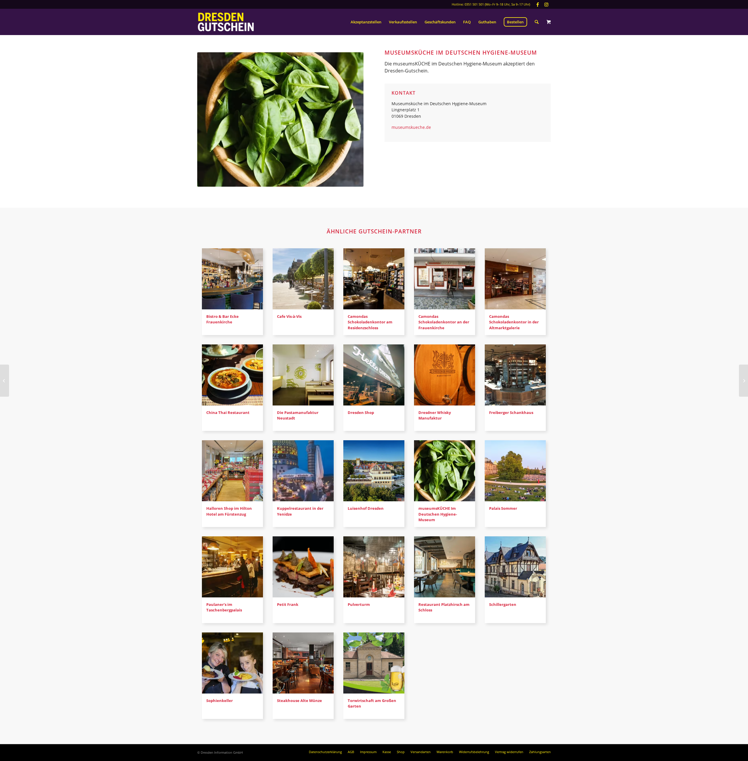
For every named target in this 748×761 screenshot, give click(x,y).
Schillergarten (502, 604)
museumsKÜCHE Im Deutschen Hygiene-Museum (437, 514)
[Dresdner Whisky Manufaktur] (444, 374)
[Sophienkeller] (232, 663)
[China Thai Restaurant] (232, 374)
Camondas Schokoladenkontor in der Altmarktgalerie (514, 322)
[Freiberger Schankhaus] (515, 374)
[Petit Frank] (303, 566)
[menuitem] (366, 22)
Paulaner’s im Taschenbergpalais (224, 607)
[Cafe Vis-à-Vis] (303, 278)
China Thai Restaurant (228, 412)
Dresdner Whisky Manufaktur (434, 415)
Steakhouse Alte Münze (299, 700)
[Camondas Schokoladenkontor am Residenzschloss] (373, 278)
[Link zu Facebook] (537, 4)
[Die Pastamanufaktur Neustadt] (303, 374)
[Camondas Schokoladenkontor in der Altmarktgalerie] (515, 278)
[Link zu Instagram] (546, 4)
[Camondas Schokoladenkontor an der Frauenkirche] (444, 278)
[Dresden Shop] (373, 374)
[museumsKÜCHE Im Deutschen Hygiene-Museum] (444, 470)
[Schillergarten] (515, 566)
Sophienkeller (219, 700)
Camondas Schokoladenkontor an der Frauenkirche (443, 322)
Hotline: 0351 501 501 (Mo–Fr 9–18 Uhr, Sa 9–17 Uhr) (491, 4)
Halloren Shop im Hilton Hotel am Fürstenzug (229, 511)
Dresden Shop (361, 412)
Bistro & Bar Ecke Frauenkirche (222, 319)
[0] (549, 22)
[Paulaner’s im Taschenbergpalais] (232, 566)
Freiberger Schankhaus (511, 412)
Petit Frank (287, 604)
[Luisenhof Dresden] (373, 470)
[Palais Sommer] (515, 470)
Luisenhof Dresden (366, 508)
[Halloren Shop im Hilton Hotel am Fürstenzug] (232, 470)
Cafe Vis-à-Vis (289, 316)
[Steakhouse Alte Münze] (303, 663)
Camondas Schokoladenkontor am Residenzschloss (370, 322)
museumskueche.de (411, 127)
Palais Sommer (503, 508)
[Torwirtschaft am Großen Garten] (373, 663)
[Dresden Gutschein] (225, 22)
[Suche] (536, 22)
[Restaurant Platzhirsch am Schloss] (444, 566)
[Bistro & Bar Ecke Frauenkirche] (232, 278)
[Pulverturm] (373, 566)
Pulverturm (359, 604)
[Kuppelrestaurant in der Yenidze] (303, 470)
